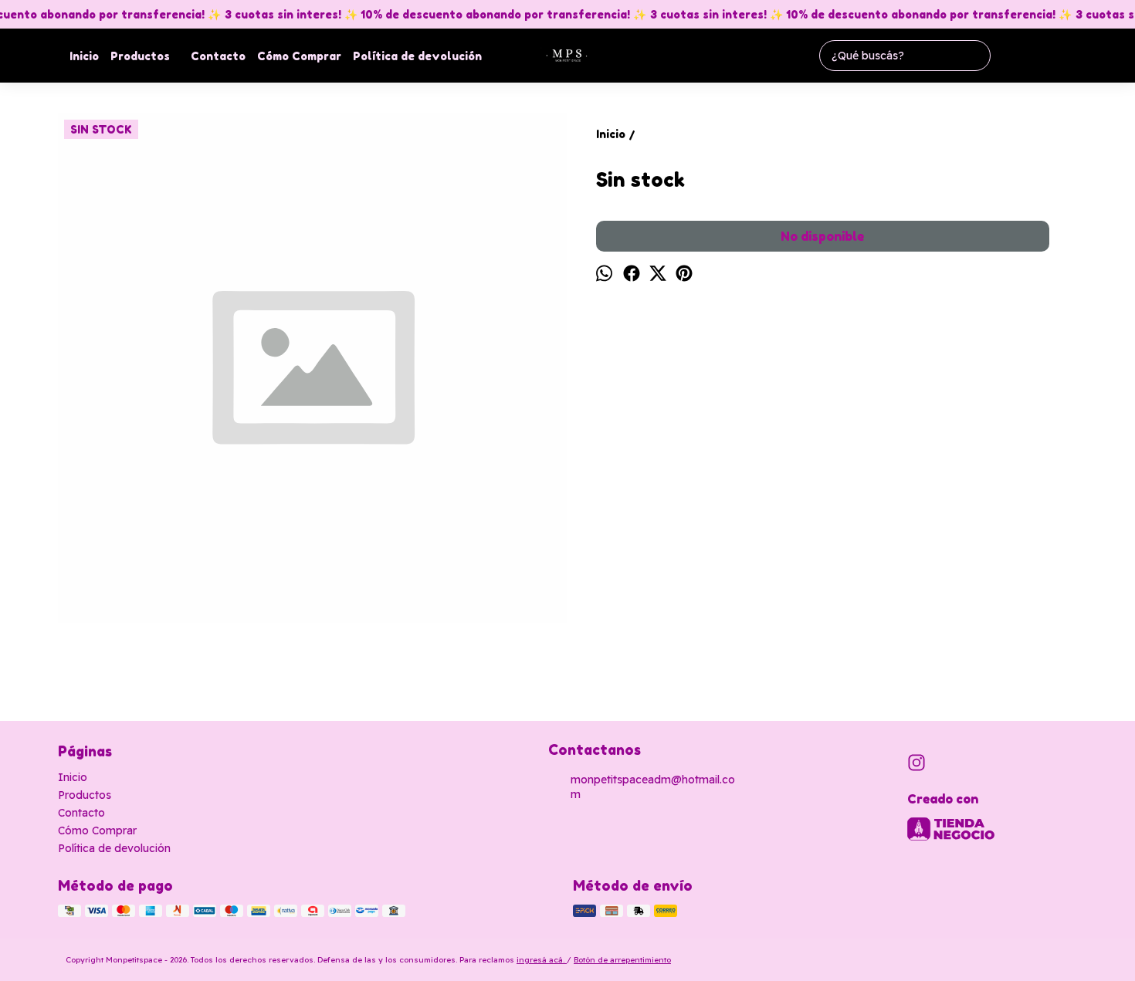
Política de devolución (417, 56)
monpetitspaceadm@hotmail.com (653, 787)
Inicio (84, 56)
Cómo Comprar (299, 56)
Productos (140, 56)
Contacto (218, 56)
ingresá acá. (542, 960)
